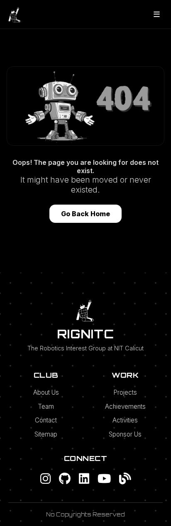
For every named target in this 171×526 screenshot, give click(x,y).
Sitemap (45, 434)
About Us (46, 392)
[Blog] (125, 478)
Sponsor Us (125, 434)
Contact (46, 420)
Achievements (125, 406)
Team (46, 406)
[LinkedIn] (84, 478)
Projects (125, 392)
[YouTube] (104, 478)
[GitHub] (65, 478)
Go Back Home (85, 214)
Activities (125, 420)
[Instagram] (45, 478)
